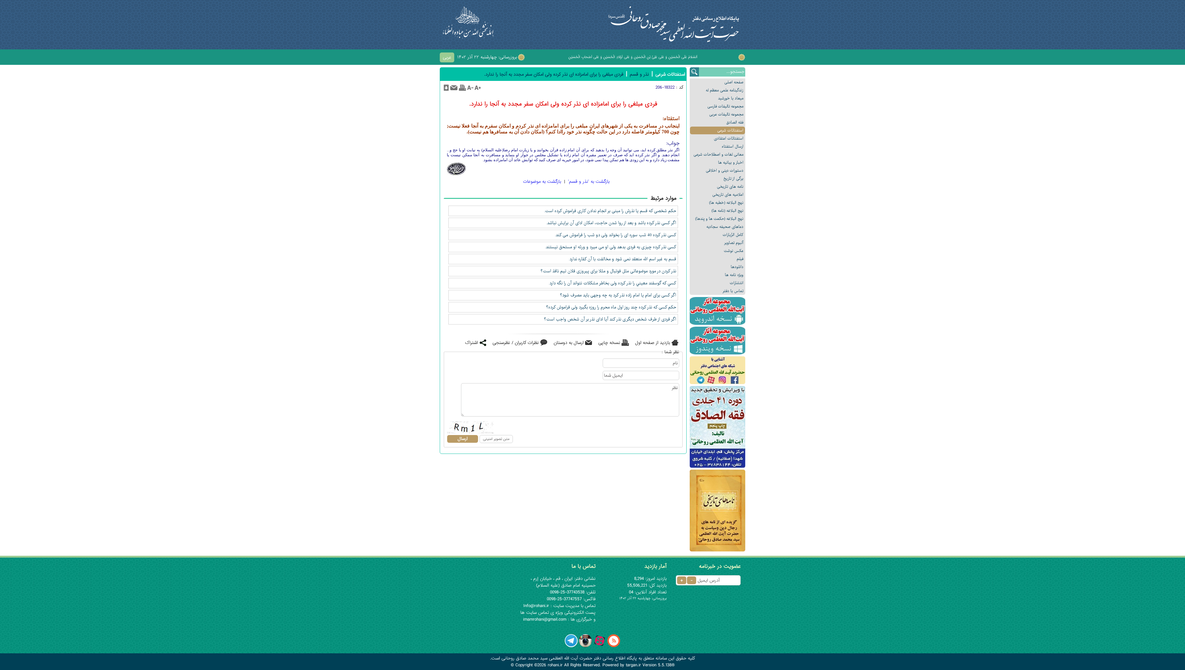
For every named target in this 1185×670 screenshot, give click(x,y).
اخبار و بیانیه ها (730, 162)
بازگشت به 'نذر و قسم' (588, 181)
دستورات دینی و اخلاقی (724, 171)
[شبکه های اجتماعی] (717, 370)
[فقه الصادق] (717, 427)
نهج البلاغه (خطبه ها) (726, 203)
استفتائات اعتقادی (728, 138)
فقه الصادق (734, 122)
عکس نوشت (733, 251)
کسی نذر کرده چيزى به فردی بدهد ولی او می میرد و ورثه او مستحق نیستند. (610, 247)
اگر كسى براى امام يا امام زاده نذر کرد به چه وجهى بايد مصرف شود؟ (618, 295)
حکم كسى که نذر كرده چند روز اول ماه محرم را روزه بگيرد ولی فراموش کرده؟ (611, 307)
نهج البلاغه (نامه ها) (727, 211)
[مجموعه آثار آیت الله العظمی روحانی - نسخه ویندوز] (717, 340)
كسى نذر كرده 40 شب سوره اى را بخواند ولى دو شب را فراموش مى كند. (615, 235)
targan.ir (633, 665)
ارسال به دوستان (569, 342)
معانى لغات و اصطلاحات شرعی (718, 154)
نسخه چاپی (609, 342)
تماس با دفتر (733, 291)
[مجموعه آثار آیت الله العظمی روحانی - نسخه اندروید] (717, 311)
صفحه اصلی (733, 82)
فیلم (740, 259)
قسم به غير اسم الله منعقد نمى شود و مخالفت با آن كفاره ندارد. (622, 259)
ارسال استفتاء (732, 146)
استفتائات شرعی (730, 130)
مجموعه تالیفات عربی (726, 114)
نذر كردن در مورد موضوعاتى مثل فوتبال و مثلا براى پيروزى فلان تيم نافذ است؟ (608, 271)
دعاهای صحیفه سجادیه (724, 227)
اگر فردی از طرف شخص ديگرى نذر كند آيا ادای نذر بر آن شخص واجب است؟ (610, 319)
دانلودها (737, 267)
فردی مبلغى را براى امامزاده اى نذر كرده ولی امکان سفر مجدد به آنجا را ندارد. (553, 74)
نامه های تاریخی (730, 187)
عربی (447, 57)
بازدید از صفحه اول (652, 342)
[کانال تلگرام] (571, 646)
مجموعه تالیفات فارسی (725, 106)
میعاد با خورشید (730, 98)
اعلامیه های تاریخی (727, 195)
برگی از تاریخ (733, 179)
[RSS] (614, 646)
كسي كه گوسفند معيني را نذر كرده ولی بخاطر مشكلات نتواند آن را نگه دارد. (612, 283)
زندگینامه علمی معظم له (724, 90)
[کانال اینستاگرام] (585, 646)
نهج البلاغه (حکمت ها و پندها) (719, 219)
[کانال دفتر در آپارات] (599, 646)
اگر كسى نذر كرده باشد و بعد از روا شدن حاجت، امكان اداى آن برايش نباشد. (611, 223)
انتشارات (736, 283)
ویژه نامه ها (734, 275)
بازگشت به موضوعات (542, 181)
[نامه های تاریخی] (717, 510)
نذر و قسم (639, 74)
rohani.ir (555, 665)
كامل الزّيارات (733, 235)
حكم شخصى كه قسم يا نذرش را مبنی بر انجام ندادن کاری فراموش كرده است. (610, 210)
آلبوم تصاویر (733, 243)
